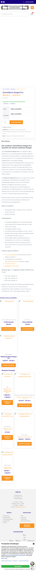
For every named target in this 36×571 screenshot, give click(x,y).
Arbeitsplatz (7, 136)
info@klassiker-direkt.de (19, 507)
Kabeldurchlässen (13, 261)
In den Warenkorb (16, 122)
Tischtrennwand (10, 263)
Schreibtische (12, 89)
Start (3, 89)
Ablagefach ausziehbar (12, 266)
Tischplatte (6, 115)
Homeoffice (7, 89)
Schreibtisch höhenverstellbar (18, 136)
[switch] (32, 569)
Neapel (26, 131)
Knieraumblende (10, 254)
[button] (32, 7)
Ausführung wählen (8, 329)
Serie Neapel (18, 129)
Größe (4, 109)
